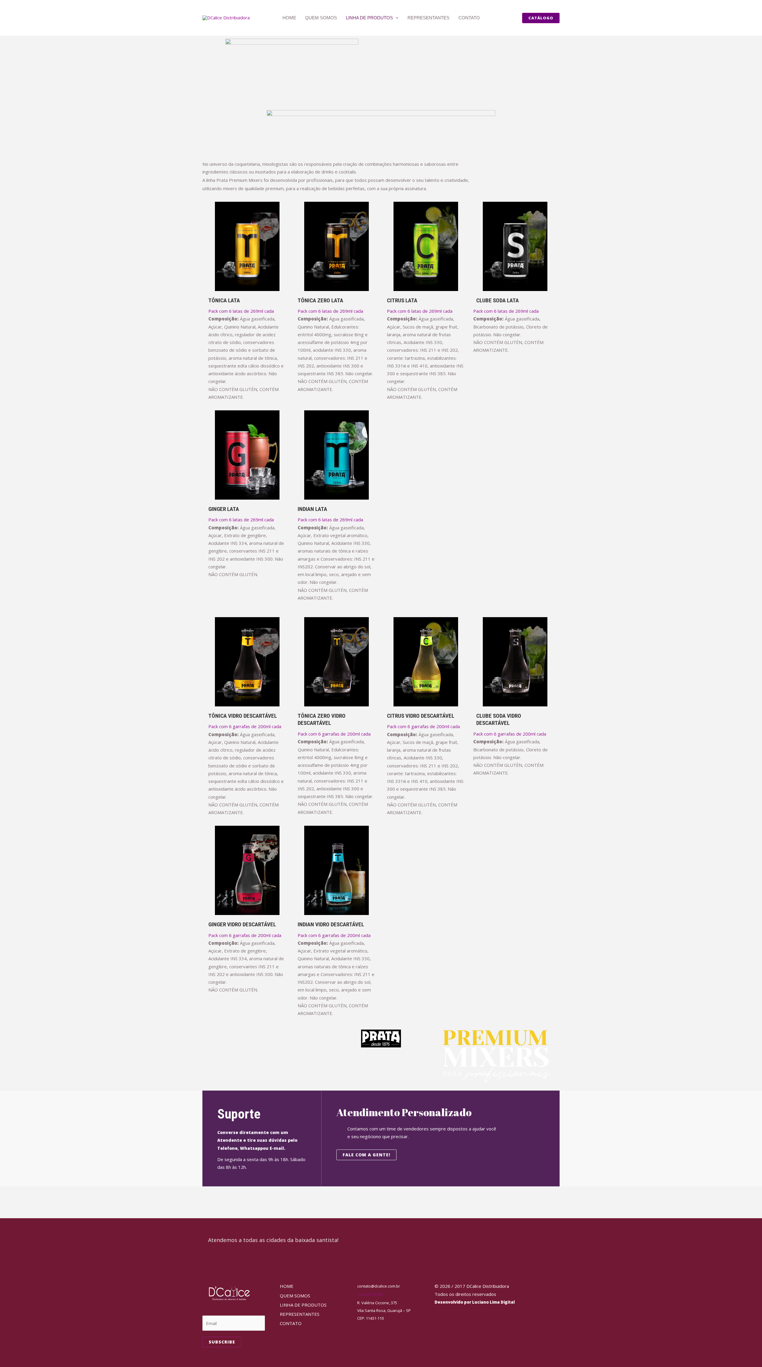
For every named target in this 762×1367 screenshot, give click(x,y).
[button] (541, 18)
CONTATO (469, 17)
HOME (289, 17)
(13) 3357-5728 (369, 1294)
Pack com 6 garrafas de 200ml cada (244, 726)
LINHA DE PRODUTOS (369, 17)
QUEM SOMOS (321, 17)
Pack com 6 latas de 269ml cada (241, 311)
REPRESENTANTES (428, 17)
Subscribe (222, 1342)
